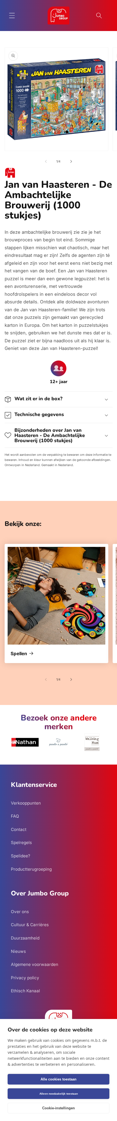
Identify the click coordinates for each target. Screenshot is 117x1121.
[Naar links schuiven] (46, 161)
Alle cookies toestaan (58, 1079)
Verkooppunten (26, 803)
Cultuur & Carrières (30, 924)
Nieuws (18, 951)
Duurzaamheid (25, 938)
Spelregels (21, 842)
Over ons (20, 911)
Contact (18, 829)
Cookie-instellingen (58, 1108)
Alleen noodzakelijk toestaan (58, 1093)
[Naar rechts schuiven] (71, 161)
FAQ (15, 816)
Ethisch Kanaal (25, 990)
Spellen (19, 653)
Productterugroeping (31, 869)
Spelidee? (20, 855)
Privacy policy (25, 977)
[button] (12, 15)
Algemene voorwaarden (34, 964)
